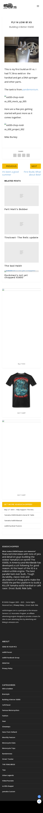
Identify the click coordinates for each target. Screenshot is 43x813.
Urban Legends (8, 775)
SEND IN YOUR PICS (9, 647)
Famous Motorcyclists (10, 710)
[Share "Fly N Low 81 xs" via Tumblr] (19, 155)
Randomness (7, 754)
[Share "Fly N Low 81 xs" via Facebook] (15, 155)
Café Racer (6, 705)
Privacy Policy (19, 605)
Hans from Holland (9, 732)
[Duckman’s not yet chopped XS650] (21, 271)
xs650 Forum (7, 652)
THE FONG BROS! (8, 764)
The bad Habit (13, 265)
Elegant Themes (21, 804)
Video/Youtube (8, 781)
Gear (4, 721)
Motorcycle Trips (8, 748)
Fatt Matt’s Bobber (16, 209)
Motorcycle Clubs (8, 743)
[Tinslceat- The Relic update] (21, 224)
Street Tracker (7, 759)
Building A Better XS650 (21, 26)
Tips (4, 770)
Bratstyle (5, 694)
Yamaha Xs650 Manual (13, 520)
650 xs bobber (7, 689)
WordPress (22, 806)
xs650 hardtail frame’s (13, 526)
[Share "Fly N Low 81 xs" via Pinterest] (24, 155)
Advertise (5, 663)
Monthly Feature (8, 737)
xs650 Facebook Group (10, 658)
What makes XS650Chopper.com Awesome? (19, 551)
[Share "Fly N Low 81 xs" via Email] (28, 155)
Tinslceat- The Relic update (21, 237)
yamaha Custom (8, 791)
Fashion (5, 716)
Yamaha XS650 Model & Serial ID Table (19, 515)
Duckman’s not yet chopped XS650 (16, 276)
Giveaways (6, 727)
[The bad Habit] (21, 252)
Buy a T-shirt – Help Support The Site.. (19, 510)
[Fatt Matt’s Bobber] (21, 196)
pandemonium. (30, 89)
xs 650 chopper (8, 786)
